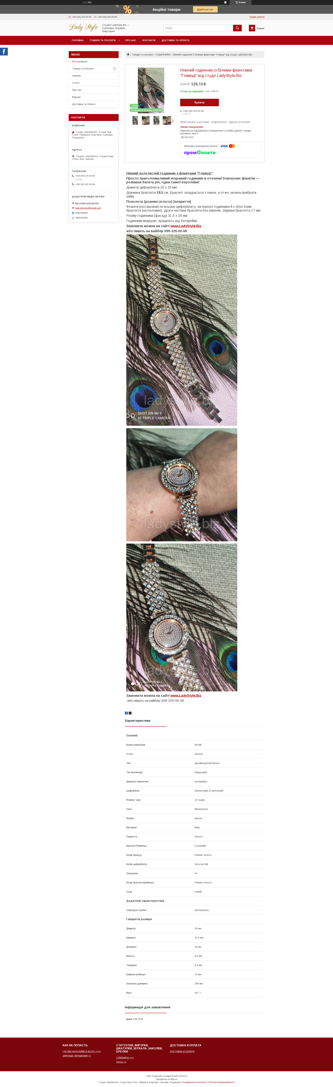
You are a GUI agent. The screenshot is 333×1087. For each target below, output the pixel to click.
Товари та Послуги (83, 68)
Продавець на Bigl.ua (166, 1079)
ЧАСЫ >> (121, 1062)
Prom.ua (183, 1076)
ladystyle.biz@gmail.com (88, 208)
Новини (76, 75)
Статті (75, 82)
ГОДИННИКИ (162, 54)
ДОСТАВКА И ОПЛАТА (182, 1051)
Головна (77, 40)
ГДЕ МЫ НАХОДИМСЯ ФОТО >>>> (82, 1051)
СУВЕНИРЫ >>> (125, 1057)
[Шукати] (237, 28)
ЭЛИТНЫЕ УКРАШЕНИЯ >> (77, 1055)
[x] (130, 713)
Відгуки (76, 97)
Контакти (148, 40)
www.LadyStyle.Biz (185, 226)
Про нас (130, 40)
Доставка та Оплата (175, 40)
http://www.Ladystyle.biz (87, 203)
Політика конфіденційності (221, 1082)
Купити (199, 102)
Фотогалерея (79, 61)
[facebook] (126, 713)
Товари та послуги (103, 40)
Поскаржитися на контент (194, 1082)
